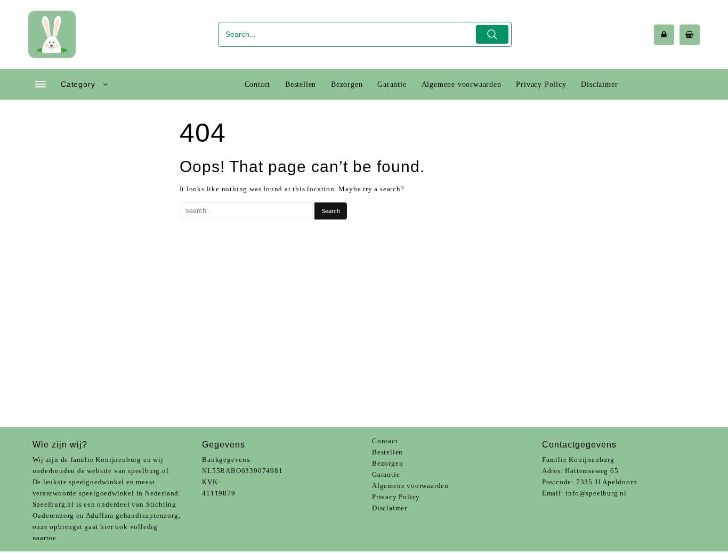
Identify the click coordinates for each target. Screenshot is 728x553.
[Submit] (492, 34)
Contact (385, 441)
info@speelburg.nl (596, 493)
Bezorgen (387, 463)
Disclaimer (389, 508)
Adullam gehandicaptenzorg (132, 515)
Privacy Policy (396, 497)
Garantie (386, 474)
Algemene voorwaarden (410, 486)
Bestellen (387, 452)
